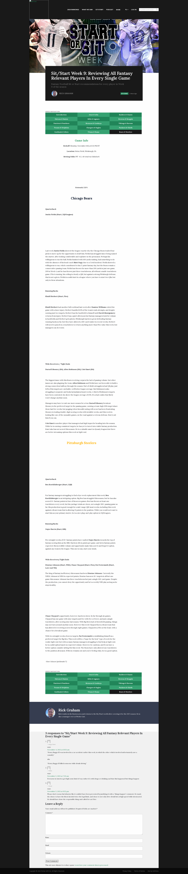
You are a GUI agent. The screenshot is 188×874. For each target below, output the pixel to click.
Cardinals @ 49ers (61, 132)
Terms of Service (139, 871)
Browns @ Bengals (125, 119)
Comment (49, 813)
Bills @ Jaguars (93, 119)
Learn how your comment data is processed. (91, 865)
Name (47, 837)
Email (47, 845)
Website (48, 853)
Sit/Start (124, 93)
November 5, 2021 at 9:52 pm (58, 791)
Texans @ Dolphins (61, 128)
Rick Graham (66, 93)
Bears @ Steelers (125, 132)
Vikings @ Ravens (126, 123)
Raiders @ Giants (125, 115)
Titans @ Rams (93, 132)
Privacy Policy (127, 871)
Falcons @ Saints (61, 119)
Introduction (61, 115)
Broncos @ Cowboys (93, 123)
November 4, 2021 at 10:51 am (58, 750)
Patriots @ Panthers (61, 123)
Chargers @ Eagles (93, 128)
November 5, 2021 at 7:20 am (58, 776)
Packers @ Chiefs (125, 128)
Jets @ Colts (93, 115)
